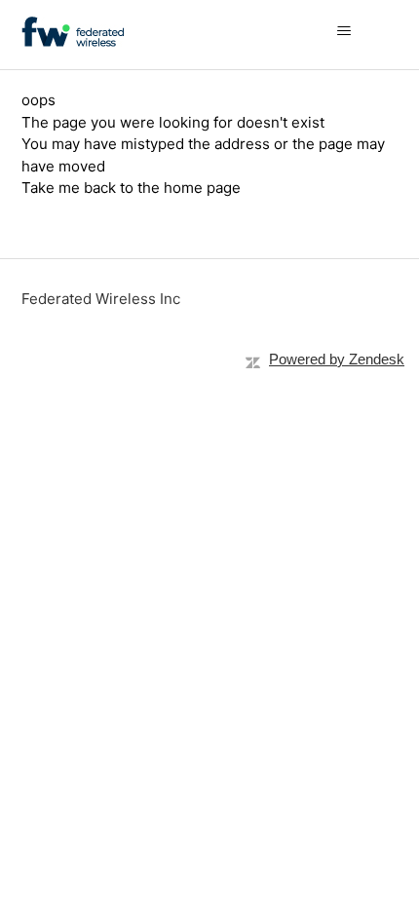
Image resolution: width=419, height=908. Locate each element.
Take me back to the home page (131, 187)
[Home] (72, 32)
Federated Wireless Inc (100, 298)
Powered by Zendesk (336, 359)
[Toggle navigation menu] (364, 31)
